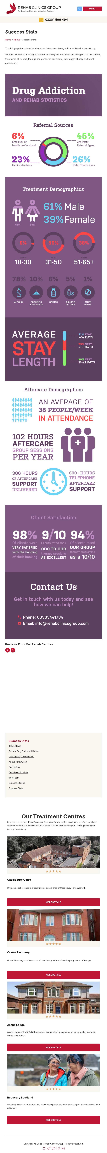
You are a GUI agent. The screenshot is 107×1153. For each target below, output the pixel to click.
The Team (14, 777)
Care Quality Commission (21, 756)
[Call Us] (44, 1148)
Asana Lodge (16, 1025)
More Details (53, 902)
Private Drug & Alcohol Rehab (24, 751)
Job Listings (15, 746)
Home (8, 39)
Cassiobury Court (19, 879)
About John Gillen (18, 761)
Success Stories (17, 783)
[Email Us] (48, 1148)
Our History (14, 767)
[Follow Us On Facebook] (58, 1148)
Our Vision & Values (18, 772)
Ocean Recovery (18, 952)
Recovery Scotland (20, 1097)
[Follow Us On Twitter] (53, 1148)
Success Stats (16, 788)
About (17, 39)
